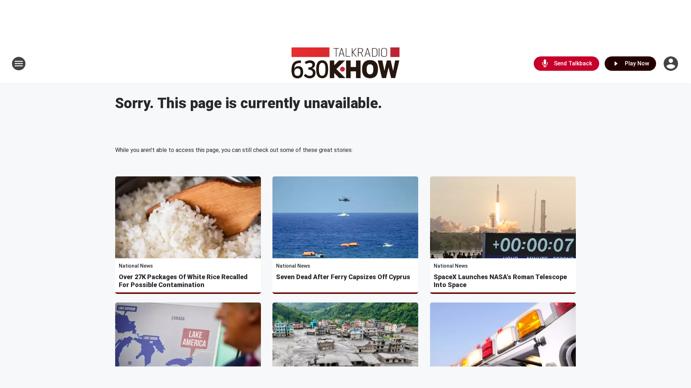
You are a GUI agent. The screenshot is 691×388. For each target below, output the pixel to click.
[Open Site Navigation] (19, 63)
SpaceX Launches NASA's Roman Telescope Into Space (500, 280)
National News (136, 266)
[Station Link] (345, 63)
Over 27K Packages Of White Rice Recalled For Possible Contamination (183, 280)
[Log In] (671, 63)
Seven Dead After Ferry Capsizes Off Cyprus (343, 277)
